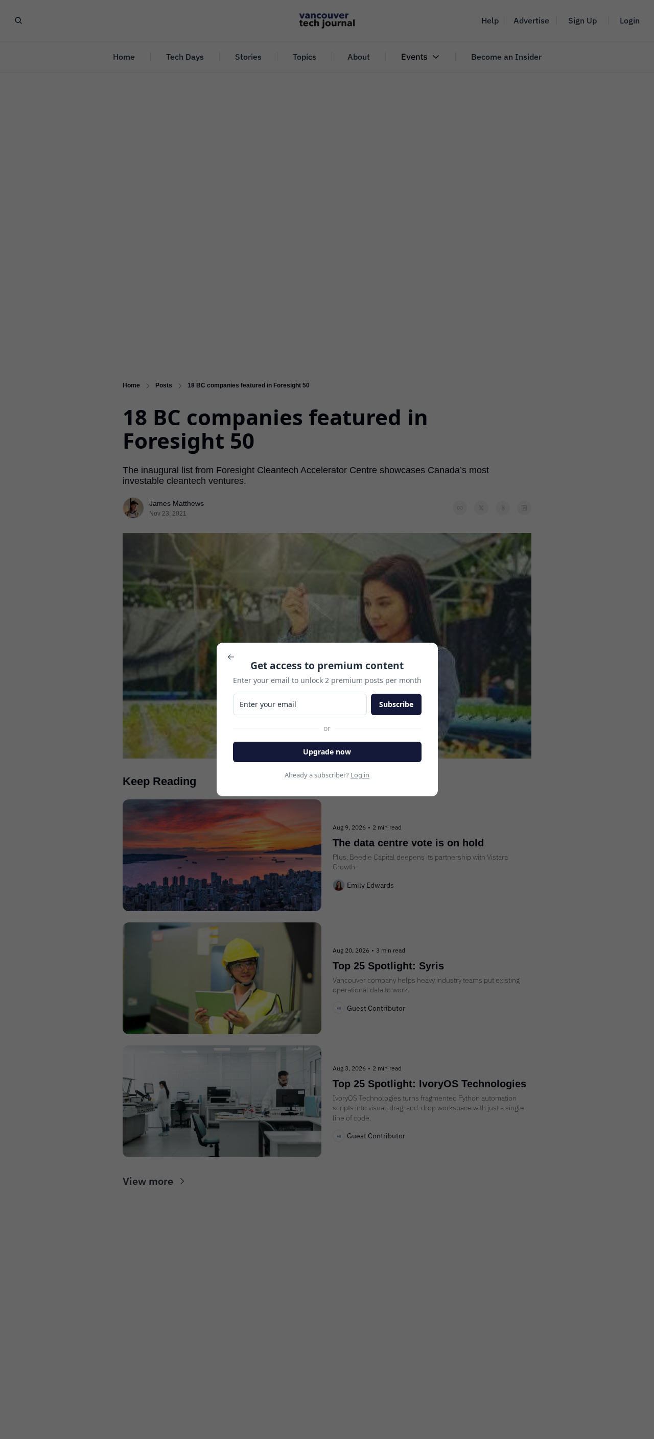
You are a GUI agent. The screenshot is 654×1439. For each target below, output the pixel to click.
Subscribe (396, 704)
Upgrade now (327, 752)
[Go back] (231, 657)
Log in (360, 774)
